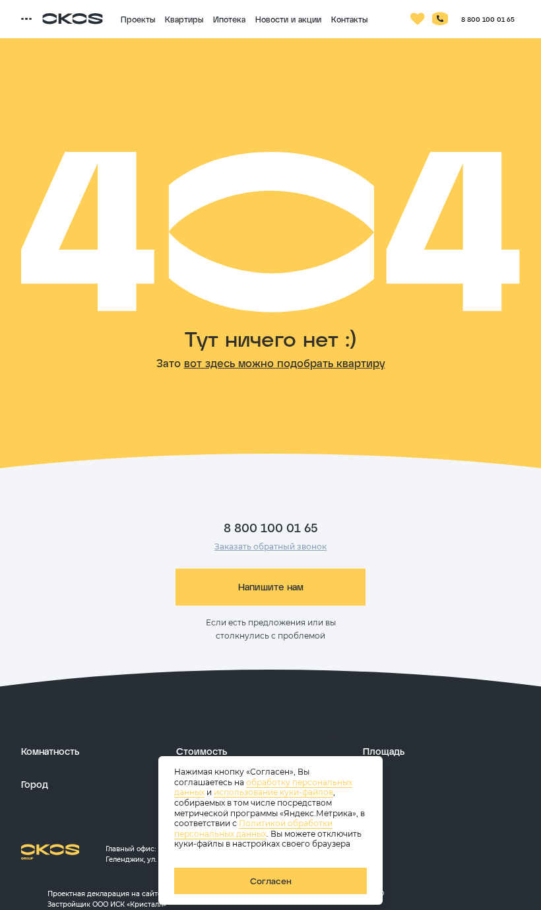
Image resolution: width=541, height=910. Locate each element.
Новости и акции (288, 19)
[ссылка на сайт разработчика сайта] (422, 893)
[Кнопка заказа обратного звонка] (440, 19)
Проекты (138, 19)
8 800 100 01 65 (488, 19)
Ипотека (229, 19)
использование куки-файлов (273, 792)
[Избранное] (418, 19)
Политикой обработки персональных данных (253, 828)
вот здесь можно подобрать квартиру (284, 363)
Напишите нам (270, 586)
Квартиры (184, 19)
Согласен (271, 881)
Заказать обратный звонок (270, 546)
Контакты (349, 19)
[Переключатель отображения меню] (26, 19)
